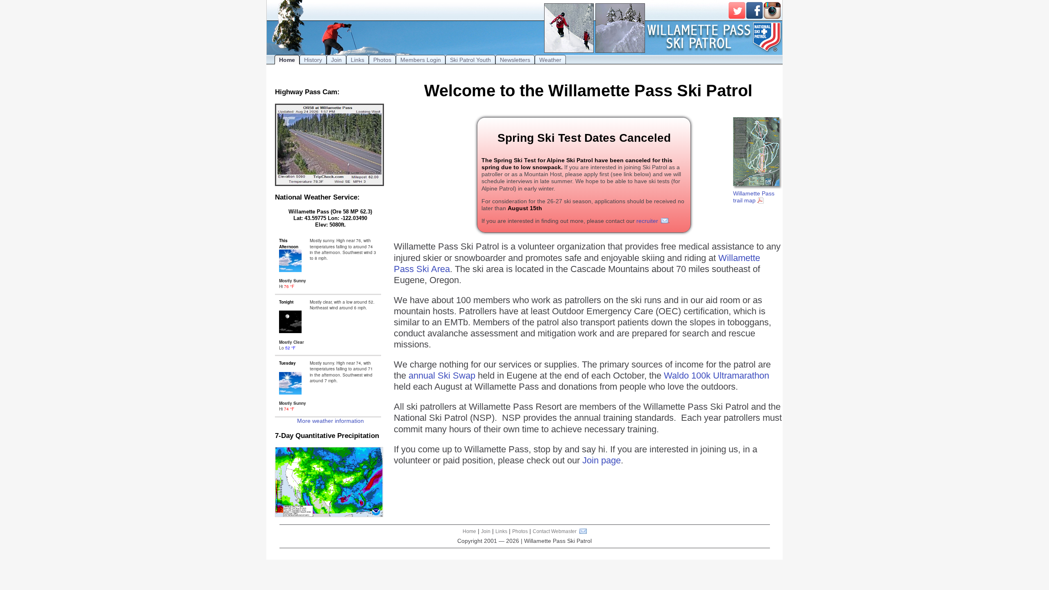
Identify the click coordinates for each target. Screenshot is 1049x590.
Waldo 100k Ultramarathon (716, 375)
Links (357, 60)
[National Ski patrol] (767, 37)
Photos (382, 60)
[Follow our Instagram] (772, 10)
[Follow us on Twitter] (737, 10)
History (313, 60)
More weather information (330, 421)
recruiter (647, 221)
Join (336, 60)
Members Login (420, 60)
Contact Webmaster (555, 531)
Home (287, 60)
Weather (550, 60)
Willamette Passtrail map (753, 197)
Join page (601, 460)
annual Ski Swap (442, 375)
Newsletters (515, 60)
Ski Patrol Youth (470, 60)
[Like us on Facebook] (754, 10)
